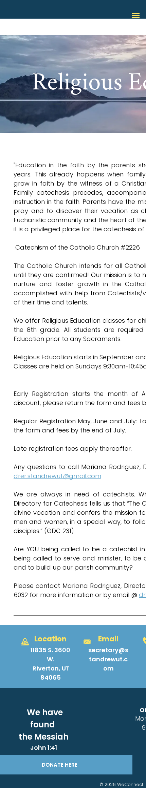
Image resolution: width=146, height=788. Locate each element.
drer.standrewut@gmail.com (57, 476)
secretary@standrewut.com (108, 659)
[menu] (136, 15)
